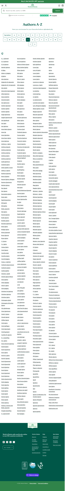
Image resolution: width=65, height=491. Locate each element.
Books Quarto (5, 217)
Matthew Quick (36, 181)
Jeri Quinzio (20, 270)
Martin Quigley (36, 149)
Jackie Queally (21, 225)
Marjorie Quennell (37, 140)
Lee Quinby (35, 91)
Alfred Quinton (5, 94)
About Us (34, 436)
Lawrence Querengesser (38, 88)
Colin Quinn (4, 323)
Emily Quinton (21, 94)
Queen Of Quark (36, 402)
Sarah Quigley (52, 200)
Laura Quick (35, 73)
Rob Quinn (50, 119)
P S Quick (34, 293)
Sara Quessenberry (53, 186)
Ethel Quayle (20, 123)
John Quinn (20, 317)
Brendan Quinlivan (6, 223)
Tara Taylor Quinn (52, 286)
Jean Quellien (21, 255)
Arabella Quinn (5, 164)
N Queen (34, 252)
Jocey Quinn (20, 299)
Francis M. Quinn (21, 141)
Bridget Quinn (5, 229)
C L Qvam (4, 241)
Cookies (44, 452)
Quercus (34, 410)
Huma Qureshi (21, 217)
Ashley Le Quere (5, 170)
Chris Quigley (5, 288)
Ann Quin (3, 123)
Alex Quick (4, 88)
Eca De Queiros (21, 58)
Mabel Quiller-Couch (38, 108)
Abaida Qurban (5, 67)
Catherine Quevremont (7, 265)
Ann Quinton (4, 126)
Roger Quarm (51, 145)
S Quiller (50, 160)
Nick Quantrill (36, 279)
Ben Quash (4, 188)
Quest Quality (36, 413)
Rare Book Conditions (54, 441)
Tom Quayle (51, 312)
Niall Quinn (35, 276)
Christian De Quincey (7, 291)
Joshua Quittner (21, 349)
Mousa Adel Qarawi (37, 246)
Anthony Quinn (5, 155)
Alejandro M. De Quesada (8, 85)
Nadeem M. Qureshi (37, 258)
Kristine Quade (36, 61)
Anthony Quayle (5, 147)
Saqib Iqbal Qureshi (53, 183)
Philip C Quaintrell (37, 361)
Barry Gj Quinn (5, 176)
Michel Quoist (36, 228)
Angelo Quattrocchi (6, 117)
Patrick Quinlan (36, 323)
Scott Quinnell (52, 212)
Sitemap (44, 455)
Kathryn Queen (21, 396)
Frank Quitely (20, 150)
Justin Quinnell (21, 363)
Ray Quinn (50, 94)
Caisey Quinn (5, 247)
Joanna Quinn (21, 296)
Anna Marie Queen (6, 129)
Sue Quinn (50, 256)
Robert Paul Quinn (53, 130)
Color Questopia (5, 329)
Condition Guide (46, 449)
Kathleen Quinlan (21, 393)
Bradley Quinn (5, 220)
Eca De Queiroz (21, 61)
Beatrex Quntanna (6, 182)
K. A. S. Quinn (20, 366)
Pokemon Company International (53, 398)
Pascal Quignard (36, 299)
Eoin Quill (19, 102)
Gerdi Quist (20, 172)
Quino (49, 70)
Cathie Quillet (5, 270)
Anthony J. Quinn (6, 144)
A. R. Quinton (4, 61)
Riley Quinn (51, 113)
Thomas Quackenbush (54, 301)
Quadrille (34, 376)
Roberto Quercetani (53, 136)
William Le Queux (52, 362)
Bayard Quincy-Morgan (7, 179)
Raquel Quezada (52, 88)
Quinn (49, 67)
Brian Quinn (4, 226)
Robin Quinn (51, 139)
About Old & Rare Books (55, 437)
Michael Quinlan (36, 211)
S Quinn (50, 163)
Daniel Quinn (4, 346)
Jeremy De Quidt (21, 267)
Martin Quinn (36, 152)
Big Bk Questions (6, 200)
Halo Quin (19, 187)
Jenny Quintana (21, 264)
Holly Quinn (20, 208)
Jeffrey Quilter (21, 261)
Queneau (34, 405)
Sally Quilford (51, 166)
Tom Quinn (50, 318)
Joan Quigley (20, 293)
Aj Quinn (3, 76)
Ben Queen (4, 191)
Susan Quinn (51, 268)
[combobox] (31, 10)
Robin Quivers (51, 142)
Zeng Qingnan (52, 380)
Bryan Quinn (4, 238)
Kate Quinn (20, 384)
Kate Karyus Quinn (22, 381)
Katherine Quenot (22, 387)
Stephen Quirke (52, 245)
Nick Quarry (35, 281)
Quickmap (50, 64)
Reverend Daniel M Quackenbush (53, 107)
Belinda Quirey (5, 185)
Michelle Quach (36, 231)
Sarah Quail (51, 194)
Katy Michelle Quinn (22, 402)
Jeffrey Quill (20, 258)
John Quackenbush (22, 311)
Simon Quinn (51, 224)
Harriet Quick (20, 193)
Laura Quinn (35, 79)
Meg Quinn (35, 187)
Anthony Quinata (6, 150)
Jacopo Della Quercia (23, 228)
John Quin (19, 314)
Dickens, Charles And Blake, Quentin (7, 406)
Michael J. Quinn (37, 196)
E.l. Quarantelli (5, 413)
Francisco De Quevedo (23, 147)
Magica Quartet (36, 111)
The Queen (51, 289)
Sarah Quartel (52, 197)
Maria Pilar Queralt (37, 126)
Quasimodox (35, 388)
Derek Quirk (4, 393)
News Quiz (35, 273)
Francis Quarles (21, 144)
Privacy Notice (32, 483)
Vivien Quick (51, 339)
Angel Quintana (5, 114)
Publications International (55, 405)
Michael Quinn (36, 217)
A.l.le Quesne (4, 64)
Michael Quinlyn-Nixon (38, 214)
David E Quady (5, 358)
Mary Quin (35, 169)
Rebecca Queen (52, 99)
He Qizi (19, 202)
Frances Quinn (21, 135)
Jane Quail (20, 243)
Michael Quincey (36, 205)
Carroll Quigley (5, 259)
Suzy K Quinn (51, 274)
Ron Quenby (51, 148)
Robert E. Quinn (52, 127)
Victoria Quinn (52, 333)
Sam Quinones (52, 175)
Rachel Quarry (52, 79)
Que (33, 391)
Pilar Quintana (36, 367)
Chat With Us (45, 446)
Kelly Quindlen (21, 405)
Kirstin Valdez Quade (38, 58)
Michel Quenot (36, 223)
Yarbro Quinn (51, 371)
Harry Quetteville (21, 196)
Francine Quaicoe (21, 138)
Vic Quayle (51, 330)
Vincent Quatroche (53, 336)
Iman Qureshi (20, 220)
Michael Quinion (36, 208)
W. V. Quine (51, 348)
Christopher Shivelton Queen (7, 304)
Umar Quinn (51, 327)
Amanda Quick (5, 99)
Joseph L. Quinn (21, 340)
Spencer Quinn (52, 236)
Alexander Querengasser (8, 91)
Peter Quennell (36, 346)
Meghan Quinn (36, 190)
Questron (50, 61)
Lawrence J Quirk (37, 85)
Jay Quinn (20, 252)
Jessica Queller (21, 276)
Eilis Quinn (20, 73)
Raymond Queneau (53, 97)
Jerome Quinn (21, 273)
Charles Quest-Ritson (7, 276)
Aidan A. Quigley (6, 73)
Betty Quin (4, 197)
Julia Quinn (20, 357)
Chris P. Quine (5, 285)
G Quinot (19, 161)
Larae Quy (35, 67)
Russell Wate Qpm (53, 151)
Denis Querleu (5, 385)
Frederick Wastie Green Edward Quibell (23, 157)
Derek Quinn (4, 391)
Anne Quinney (5, 141)
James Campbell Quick (23, 231)
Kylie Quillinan (36, 64)
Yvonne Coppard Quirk (54, 377)
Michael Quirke (36, 220)
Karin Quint (20, 375)
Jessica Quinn (20, 279)
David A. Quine (5, 355)
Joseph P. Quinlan (22, 343)
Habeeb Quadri (21, 184)
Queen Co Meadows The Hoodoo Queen (38, 398)
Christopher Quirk (6, 300)
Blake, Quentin (5, 209)
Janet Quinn (20, 249)
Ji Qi (18, 284)
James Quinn (20, 240)
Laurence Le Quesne (37, 82)
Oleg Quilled (35, 287)
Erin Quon (19, 111)
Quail (33, 382)
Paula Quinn (35, 335)
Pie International (52, 394)
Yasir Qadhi (51, 374)
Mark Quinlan (36, 143)
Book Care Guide (56, 445)
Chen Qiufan (4, 279)
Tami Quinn (51, 280)
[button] (2, 6)
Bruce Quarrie (5, 235)
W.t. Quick (50, 351)
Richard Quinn (52, 111)
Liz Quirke (35, 97)
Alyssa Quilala (5, 97)
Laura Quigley (36, 76)
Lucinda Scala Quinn (38, 102)
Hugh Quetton (21, 214)
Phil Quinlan (35, 355)
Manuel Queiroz (36, 117)
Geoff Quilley (20, 169)
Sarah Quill (51, 203)
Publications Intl (52, 408)
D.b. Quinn (4, 340)
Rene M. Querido (52, 102)
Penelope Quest (36, 337)
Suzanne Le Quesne (53, 271)
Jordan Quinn (20, 329)
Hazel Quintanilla (22, 199)
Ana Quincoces (5, 102)
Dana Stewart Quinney (7, 343)
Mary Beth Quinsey (37, 158)
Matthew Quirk (36, 184)
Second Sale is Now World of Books (35, 448)
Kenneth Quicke (21, 407)
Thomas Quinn (52, 304)
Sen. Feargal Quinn (53, 218)
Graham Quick (21, 178)
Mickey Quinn (36, 237)
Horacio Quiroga (21, 211)
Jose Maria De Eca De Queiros (23, 333)
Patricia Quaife (36, 308)
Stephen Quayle (52, 239)
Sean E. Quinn (51, 215)
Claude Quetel (5, 317)
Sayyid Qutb (51, 206)
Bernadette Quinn (6, 194)
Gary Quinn (20, 167)
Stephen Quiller (52, 242)
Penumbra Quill (36, 340)
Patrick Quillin (36, 320)
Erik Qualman (20, 108)
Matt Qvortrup (36, 175)
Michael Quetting (37, 199)
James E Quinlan (21, 234)
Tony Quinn (51, 324)
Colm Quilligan (5, 326)
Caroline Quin (5, 253)
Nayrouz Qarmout (37, 270)
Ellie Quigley (20, 85)
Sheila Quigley (52, 221)
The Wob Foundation (34, 440)
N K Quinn (35, 249)
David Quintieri (5, 373)
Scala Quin (51, 209)
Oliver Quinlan (36, 290)
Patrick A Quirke (36, 314)
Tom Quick (50, 315)
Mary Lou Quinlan (37, 161)
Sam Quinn (51, 386)
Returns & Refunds (44, 440)
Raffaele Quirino (52, 85)
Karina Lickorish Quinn (23, 378)
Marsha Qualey (36, 146)
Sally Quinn (51, 169)
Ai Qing (3, 70)
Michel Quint (35, 225)
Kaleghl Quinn (21, 369)
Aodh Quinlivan (5, 161)
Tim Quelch (51, 309)
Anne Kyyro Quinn (6, 138)
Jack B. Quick (20, 223)
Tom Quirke (51, 321)
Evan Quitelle (20, 126)
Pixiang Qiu (35, 373)
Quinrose (50, 73)
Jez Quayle (20, 281)
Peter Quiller (35, 349)
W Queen (50, 342)
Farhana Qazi (20, 129)
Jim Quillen (20, 290)
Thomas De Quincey (53, 295)
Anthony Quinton (6, 158)
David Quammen (6, 361)
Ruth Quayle (51, 154)
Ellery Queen (20, 82)
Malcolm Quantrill (37, 114)
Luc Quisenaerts (36, 99)
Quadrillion (35, 379)
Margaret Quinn (36, 123)
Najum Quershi (36, 261)
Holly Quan (20, 205)
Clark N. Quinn (5, 314)
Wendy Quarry (52, 357)
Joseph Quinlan (21, 346)
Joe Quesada (20, 305)
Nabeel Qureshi (36, 255)
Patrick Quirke (36, 329)
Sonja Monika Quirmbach (55, 233)
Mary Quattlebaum (37, 167)
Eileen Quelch (20, 70)
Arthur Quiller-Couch (7, 167)
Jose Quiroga (20, 337)
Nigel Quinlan (36, 284)
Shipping (44, 436)
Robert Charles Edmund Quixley (54, 123)
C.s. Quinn (4, 244)
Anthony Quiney (5, 153)
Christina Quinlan (6, 294)
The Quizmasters (52, 292)
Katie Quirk (20, 399)
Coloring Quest (5, 332)
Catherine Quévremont (54, 383)
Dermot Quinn (5, 396)
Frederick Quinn (21, 153)
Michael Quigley (36, 202)
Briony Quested (5, 232)
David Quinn (4, 370)
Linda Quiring (36, 94)
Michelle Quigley (37, 234)
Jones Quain (20, 326)
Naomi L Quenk (36, 267)
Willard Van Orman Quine (55, 360)
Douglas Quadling (6, 410)
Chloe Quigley (5, 282)
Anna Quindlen (5, 135)
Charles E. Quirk (5, 273)
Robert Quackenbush (53, 133)
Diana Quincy (5, 402)
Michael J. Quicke (37, 193)
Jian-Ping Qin (20, 287)
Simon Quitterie (52, 227)
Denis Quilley (5, 388)
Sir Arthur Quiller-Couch (54, 230)
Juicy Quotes (20, 354)
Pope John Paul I (52, 402)
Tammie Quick (52, 283)
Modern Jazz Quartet (38, 243)
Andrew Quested (5, 105)
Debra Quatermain (6, 379)
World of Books (23, 483)
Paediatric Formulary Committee (53, 390)
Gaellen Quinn (21, 164)
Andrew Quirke (5, 111)
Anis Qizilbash (5, 120)
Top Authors (6, 35)
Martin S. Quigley (37, 155)
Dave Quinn (4, 352)
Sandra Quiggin (52, 180)
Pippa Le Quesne (36, 370)
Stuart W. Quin (52, 253)
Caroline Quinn (5, 256)
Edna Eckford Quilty (22, 67)
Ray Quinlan (51, 91)
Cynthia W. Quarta (6, 335)
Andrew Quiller (5, 108)
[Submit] (4, 11)
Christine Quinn (5, 297)
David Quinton (5, 376)
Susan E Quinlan (52, 259)
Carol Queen (4, 250)
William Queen (52, 365)
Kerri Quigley (20, 413)
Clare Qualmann (5, 311)
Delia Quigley (5, 382)
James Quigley (21, 237)
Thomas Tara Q (52, 306)
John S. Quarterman (22, 323)
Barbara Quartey (6, 173)
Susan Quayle (51, 262)
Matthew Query (36, 178)
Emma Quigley (21, 99)
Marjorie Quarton (37, 137)
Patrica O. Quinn (36, 305)
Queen (34, 393)
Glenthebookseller (36, 452)
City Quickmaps (5, 308)
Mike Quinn (35, 240)
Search (56, 10)
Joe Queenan (20, 302)
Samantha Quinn (52, 178)
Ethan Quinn (20, 120)
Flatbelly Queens (21, 132)
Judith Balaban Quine (23, 351)
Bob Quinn (4, 211)
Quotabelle (51, 76)
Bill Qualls (4, 203)
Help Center (45, 444)
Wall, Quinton (51, 354)
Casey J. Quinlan (6, 262)
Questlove (50, 58)
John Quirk (20, 320)
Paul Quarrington (37, 332)
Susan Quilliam (52, 265)
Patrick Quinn (36, 326)
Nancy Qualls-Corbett (38, 264)
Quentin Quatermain (38, 407)
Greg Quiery (20, 181)
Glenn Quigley (21, 175)
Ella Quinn (19, 76)
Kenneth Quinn (21, 410)
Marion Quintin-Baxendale (36, 133)
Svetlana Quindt (52, 277)
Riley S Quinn (51, 116)
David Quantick (5, 364)
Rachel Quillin (51, 82)
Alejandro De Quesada (7, 82)
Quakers (34, 385)
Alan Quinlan (4, 79)
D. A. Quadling (5, 337)
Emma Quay (20, 97)
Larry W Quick (36, 70)
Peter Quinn (35, 352)
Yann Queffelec (52, 368)
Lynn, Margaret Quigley (38, 105)
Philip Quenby (36, 364)
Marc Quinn (35, 120)
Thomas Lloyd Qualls (53, 298)
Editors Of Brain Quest (23, 64)
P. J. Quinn (35, 296)
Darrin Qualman (5, 349)
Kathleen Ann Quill (22, 390)
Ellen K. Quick (20, 79)
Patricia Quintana (37, 311)
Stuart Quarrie (52, 248)
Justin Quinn (20, 360)
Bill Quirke (4, 206)
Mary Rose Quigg (37, 172)
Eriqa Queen (20, 114)
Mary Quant (35, 164)
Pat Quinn (35, 302)
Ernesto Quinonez (21, 117)
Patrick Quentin (36, 317)
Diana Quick (4, 399)
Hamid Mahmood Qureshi (24, 190)
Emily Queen (20, 88)
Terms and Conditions (42, 483)
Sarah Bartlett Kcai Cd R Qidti (54, 191)
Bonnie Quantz (5, 214)
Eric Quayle (20, 105)
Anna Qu (3, 132)
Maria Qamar (36, 129)
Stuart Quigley (52, 250)
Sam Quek (50, 172)
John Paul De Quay (22, 308)
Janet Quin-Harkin (22, 246)
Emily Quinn (20, 91)
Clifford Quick (5, 320)
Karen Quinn (20, 372)
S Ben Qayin (51, 157)
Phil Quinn (35, 358)
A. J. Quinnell (5, 58)
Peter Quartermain (37, 343)
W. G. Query (51, 345)
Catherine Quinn (5, 267)
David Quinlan (5, 367)
